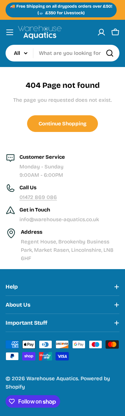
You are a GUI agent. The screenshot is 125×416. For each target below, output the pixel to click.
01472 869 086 (38, 197)
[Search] (110, 53)
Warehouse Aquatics (52, 378)
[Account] (101, 32)
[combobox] (62, 53)
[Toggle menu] (10, 32)
